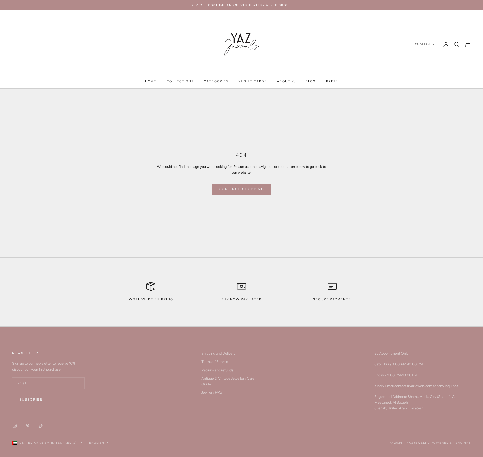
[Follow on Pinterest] (27, 425)
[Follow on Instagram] (14, 425)
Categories (216, 81)
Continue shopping (241, 189)
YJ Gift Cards (252, 81)
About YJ (286, 81)
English (422, 44)
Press (332, 81)
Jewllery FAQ (211, 392)
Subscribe (31, 399)
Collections (180, 81)
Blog (311, 81)
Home (151, 81)
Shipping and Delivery (218, 353)
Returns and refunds (217, 370)
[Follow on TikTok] (40, 425)
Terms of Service (214, 361)
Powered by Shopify (451, 442)
